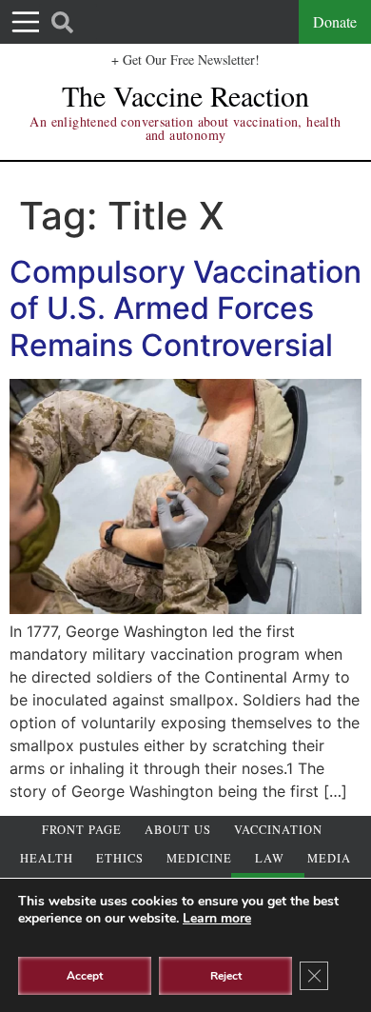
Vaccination (278, 830)
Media (329, 858)
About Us (178, 830)
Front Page (82, 830)
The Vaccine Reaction (185, 95)
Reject (226, 975)
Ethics (120, 858)
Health (46, 858)
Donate (335, 21)
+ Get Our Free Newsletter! (185, 59)
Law (269, 858)
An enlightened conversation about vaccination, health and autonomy (185, 128)
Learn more (217, 918)
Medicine (199, 858)
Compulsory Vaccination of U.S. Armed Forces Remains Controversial (185, 308)
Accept (85, 975)
